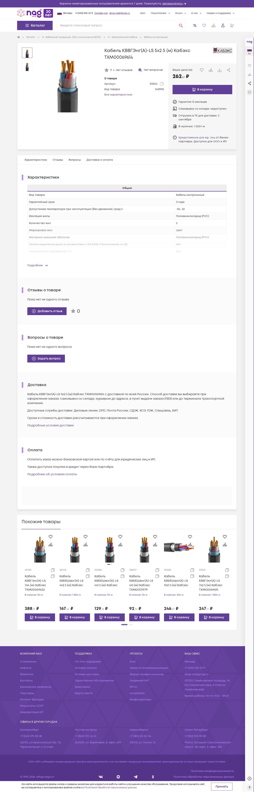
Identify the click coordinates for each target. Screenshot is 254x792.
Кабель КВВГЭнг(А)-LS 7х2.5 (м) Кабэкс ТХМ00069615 (210, 583)
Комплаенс (82, 687)
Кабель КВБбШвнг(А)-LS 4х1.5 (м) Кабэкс (106, 580)
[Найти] (181, 25)
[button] (127, 3)
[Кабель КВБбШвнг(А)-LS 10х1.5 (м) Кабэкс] (179, 547)
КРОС (133, 687)
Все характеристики (118, 94)
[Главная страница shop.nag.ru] (35, 13)
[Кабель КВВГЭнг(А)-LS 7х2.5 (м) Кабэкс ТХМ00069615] (214, 547)
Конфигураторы (140, 699)
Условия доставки (87, 674)
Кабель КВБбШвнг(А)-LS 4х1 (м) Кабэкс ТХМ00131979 (141, 583)
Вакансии (26, 674)
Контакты (26, 680)
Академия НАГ (139, 680)
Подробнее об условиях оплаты (52, 474)
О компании (28, 661)
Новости (25, 668)
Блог (142, 13)
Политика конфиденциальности (212, 771)
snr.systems (137, 693)
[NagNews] (135, 777)
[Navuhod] (118, 777)
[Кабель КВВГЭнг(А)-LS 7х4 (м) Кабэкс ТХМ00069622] (40, 547)
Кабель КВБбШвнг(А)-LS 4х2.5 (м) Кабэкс (71, 580)
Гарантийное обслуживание (94, 680)
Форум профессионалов (147, 674)
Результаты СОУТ (32, 706)
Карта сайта (83, 693)
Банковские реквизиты (35, 687)
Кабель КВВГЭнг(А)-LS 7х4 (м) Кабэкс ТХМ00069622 (35, 583)
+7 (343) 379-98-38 (31, 736)
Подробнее (35, 265)
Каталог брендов (32, 699)
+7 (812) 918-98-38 (195, 736)
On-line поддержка (88, 661)
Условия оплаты (86, 668)
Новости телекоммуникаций (149, 668)
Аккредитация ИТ (32, 712)
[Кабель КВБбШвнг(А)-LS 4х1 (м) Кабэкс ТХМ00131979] (144, 547)
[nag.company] (101, 777)
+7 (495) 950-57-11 (84, 13)
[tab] (36, 160)
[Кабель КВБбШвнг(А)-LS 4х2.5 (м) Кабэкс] (75, 547)
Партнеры (27, 693)
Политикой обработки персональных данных (111, 787)
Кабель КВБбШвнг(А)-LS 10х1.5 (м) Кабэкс (176, 580)
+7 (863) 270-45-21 (85, 736)
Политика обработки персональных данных (204, 777)
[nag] (153, 777)
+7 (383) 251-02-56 (140, 736)
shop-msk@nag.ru (119, 13)
